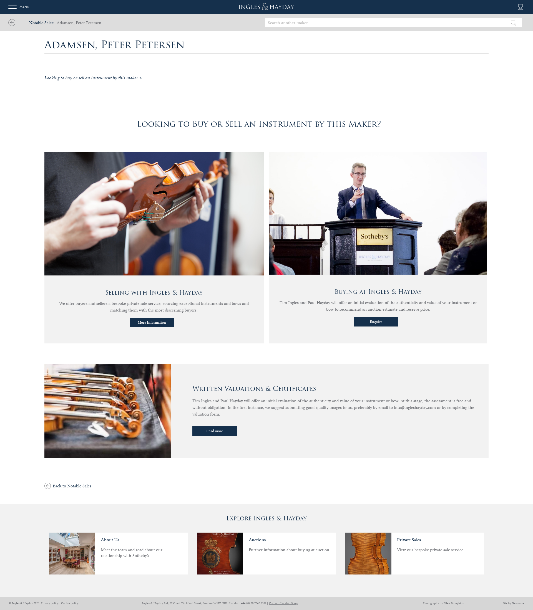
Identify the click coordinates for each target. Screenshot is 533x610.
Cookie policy (70, 603)
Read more (214, 431)
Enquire (376, 321)
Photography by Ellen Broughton (443, 603)
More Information (152, 322)
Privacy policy (50, 603)
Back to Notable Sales (72, 486)
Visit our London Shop (283, 603)
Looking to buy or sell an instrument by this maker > (93, 78)
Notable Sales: (41, 22)
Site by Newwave (513, 603)
